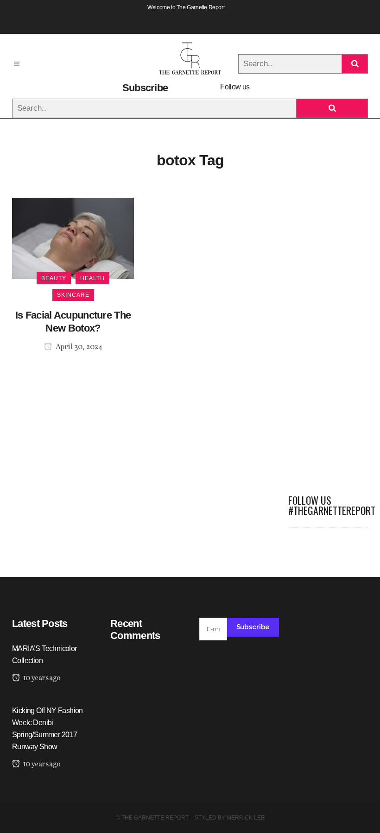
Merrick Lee (246, 817)
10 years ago (41, 678)
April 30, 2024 (78, 347)
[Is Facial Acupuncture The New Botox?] (73, 238)
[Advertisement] (328, 337)
